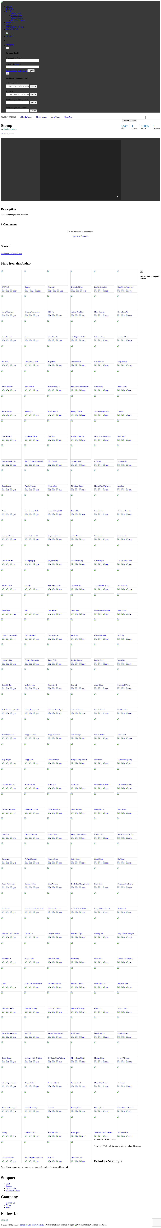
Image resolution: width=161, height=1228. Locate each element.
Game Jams (68, 117)
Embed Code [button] (16, 254)
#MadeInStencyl (26, 117)
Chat (8, 1184)
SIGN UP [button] (10, 45)
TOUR (9, 7)
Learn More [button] (5, 1171)
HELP (8, 11)
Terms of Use (25, 1225)
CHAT (8, 25)
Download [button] (15, 1171)
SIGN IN (9, 36)
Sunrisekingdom (10, 129)
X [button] (10, 254)
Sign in (3, 133)
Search (33, 86)
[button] (80, 170)
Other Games (55, 117)
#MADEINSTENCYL (15, 27)
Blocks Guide (16, 16)
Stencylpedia (16, 13)
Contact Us (10, 1203)
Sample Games (17, 18)
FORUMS (10, 22)
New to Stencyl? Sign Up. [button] (16, 70)
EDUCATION (12, 29)
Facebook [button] (5, 254)
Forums (9, 1186)
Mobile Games (41, 117)
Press (8, 1207)
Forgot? (17, 64)
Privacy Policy (38, 1225)
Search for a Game (129, 121)
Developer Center (18, 20)
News (8, 1205)
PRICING (10, 9)
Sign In (31, 71)
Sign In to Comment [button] (80, 236)
